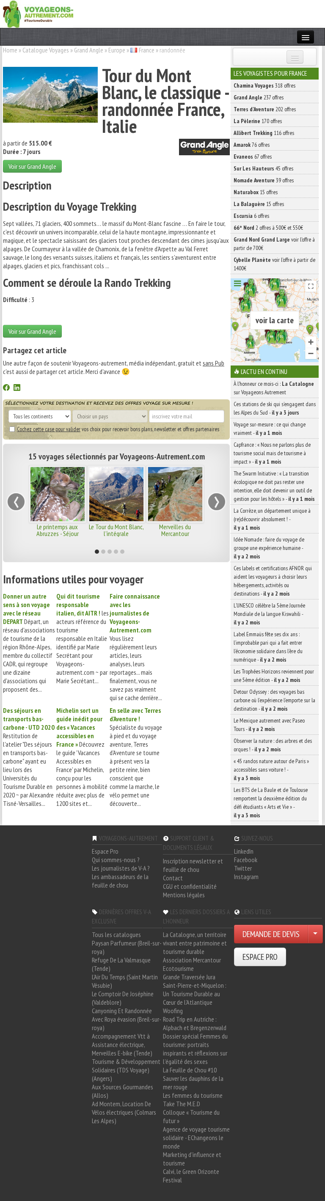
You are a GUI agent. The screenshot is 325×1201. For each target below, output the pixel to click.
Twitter (243, 868)
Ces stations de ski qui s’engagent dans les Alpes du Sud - (275, 408)
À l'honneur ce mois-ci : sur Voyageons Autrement (274, 388)
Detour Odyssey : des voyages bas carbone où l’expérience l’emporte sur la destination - (274, 700)
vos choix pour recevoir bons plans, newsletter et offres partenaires (118, 429)
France (146, 50)
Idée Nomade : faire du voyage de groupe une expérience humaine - (269, 548)
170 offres (258, 121)
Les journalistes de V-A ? (121, 868)
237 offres (259, 97)
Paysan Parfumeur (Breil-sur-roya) (127, 947)
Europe (116, 50)
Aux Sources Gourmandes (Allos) (122, 1091)
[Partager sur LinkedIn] (17, 388)
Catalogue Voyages (45, 50)
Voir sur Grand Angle (32, 166)
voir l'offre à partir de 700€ (274, 244)
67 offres (253, 156)
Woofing (173, 1010)
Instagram (246, 876)
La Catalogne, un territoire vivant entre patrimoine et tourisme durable (195, 943)
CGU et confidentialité (190, 886)
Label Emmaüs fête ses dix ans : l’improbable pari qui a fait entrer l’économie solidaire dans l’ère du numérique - (268, 646)
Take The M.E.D (181, 1103)
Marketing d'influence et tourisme (192, 1158)
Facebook (245, 859)
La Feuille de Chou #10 (190, 1070)
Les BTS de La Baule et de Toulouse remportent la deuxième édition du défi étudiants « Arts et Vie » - (271, 802)
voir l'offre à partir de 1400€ (274, 264)
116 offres (264, 133)
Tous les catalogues (116, 934)
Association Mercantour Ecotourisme (192, 964)
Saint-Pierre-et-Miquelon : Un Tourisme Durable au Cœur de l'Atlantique (194, 993)
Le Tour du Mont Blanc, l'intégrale (116, 530)
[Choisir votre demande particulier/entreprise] (315, 934)
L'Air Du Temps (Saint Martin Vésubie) (125, 981)
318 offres (264, 85)
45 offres (263, 168)
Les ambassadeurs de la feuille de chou (120, 880)
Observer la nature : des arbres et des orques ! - (273, 745)
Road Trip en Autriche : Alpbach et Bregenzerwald (194, 1023)
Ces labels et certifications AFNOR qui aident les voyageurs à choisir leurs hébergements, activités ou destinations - (273, 580)
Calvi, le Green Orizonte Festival (191, 1175)
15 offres (256, 192)
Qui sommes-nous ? (116, 859)
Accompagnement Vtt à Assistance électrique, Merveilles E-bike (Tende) (122, 1044)
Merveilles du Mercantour (175, 530)
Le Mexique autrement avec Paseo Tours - (269, 725)
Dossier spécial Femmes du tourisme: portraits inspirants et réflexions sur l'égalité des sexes (195, 1049)
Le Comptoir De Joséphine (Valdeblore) (123, 997)
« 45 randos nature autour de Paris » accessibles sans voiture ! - (271, 769)
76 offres (252, 144)
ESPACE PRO (260, 956)
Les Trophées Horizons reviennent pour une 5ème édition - (274, 676)
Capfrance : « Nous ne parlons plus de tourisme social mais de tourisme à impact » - (272, 453)
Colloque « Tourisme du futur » (191, 1116)
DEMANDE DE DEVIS (271, 934)
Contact (173, 878)
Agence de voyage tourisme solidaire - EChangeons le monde (196, 1137)
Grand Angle (88, 50)
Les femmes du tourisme (193, 1095)
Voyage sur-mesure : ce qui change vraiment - (270, 428)
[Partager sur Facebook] (6, 388)
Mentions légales (184, 894)
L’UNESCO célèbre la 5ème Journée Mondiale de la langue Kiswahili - (269, 614)
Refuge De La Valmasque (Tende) (121, 964)
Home (10, 50)
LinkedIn (243, 851)
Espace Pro (105, 851)
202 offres (265, 109)
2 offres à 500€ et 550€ (268, 227)
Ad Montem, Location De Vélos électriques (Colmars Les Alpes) (124, 1112)
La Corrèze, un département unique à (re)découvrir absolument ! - (272, 519)
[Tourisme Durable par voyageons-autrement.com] (38, 13)
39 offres (264, 180)
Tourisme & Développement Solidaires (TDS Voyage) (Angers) (126, 1070)
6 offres (251, 216)
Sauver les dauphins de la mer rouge (193, 1082)
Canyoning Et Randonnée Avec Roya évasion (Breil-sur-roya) (126, 1019)
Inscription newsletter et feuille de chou (193, 865)
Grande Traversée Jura (189, 977)
